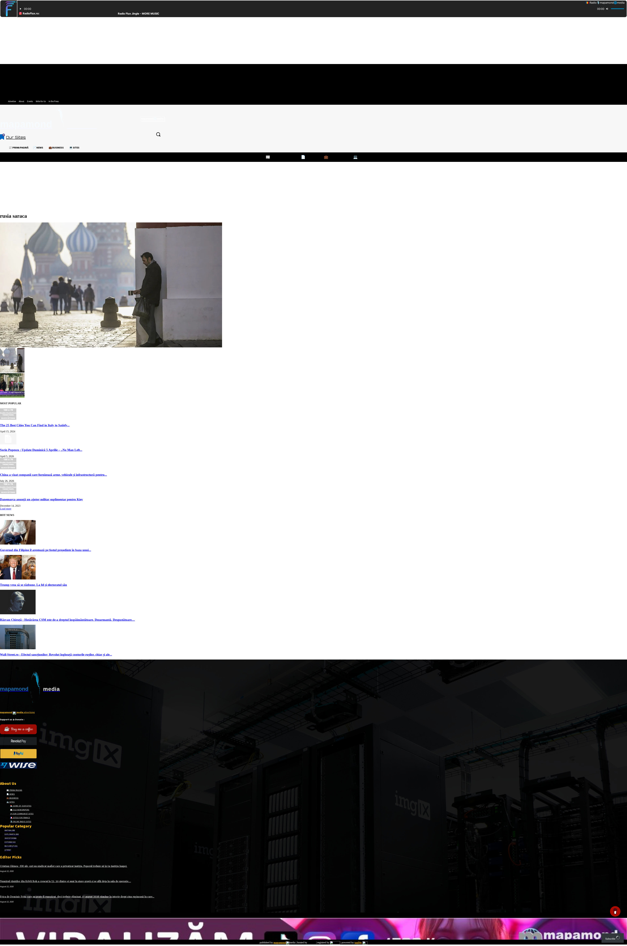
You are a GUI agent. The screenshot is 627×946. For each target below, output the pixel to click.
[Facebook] (2, 775)
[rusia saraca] (111, 346)
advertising (17, 712)
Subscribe (610, 938)
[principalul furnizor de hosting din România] (311, 942)
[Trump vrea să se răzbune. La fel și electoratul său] (18, 578)
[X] (13, 775)
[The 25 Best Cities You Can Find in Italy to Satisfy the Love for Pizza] (8, 418)
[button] (158, 134)
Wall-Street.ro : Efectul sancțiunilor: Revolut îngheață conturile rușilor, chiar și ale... (56, 654)
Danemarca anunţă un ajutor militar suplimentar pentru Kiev (41, 499)
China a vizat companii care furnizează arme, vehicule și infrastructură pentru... (53, 474)
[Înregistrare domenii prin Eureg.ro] (335, 942)
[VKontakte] (19, 775)
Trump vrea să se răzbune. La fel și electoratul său (33, 585)
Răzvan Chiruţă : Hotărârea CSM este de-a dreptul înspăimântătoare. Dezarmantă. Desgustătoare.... (67, 619)
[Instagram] (8, 775)
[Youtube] (25, 775)
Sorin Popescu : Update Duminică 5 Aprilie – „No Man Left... (41, 450)
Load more (5, 508)
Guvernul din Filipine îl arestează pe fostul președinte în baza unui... (45, 550)
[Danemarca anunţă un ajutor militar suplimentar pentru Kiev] (8, 493)
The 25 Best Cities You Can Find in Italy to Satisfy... (35, 425)
